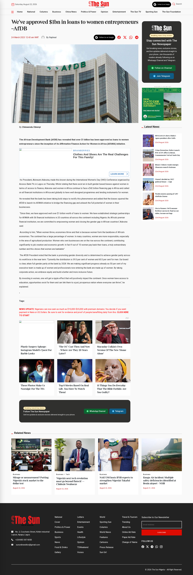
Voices (80, 552)
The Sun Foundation (171, 12)
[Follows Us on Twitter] (125, 37)
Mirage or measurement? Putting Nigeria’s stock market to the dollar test (31, 481)
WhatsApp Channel (97, 411)
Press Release (106, 547)
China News (71, 12)
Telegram (119, 411)
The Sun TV (135, 12)
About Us (126, 527)
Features (104, 537)
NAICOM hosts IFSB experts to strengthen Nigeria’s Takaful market (116, 481)
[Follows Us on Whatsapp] (130, 37)
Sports (58, 537)
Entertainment (119, 12)
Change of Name (129, 542)
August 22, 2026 (19, 488)
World (102, 517)
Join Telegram (163, 76)
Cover (57, 522)
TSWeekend (82, 547)
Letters (80, 517)
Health (80, 532)
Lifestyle (81, 537)
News (57, 542)
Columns (44, 12)
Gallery (58, 552)
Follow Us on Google (164, 4)
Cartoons (104, 542)
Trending (126, 522)
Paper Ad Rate (128, 537)
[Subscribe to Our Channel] (152, 546)
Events (80, 527)
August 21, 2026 (149, 488)
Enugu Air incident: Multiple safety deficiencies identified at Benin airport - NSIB (159, 481)
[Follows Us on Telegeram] (136, 37)
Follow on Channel (163, 68)
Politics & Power (88, 12)
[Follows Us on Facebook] (119, 37)
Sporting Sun (152, 12)
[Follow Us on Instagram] (161, 546)
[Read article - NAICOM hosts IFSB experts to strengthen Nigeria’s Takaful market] (118, 454)
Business (56, 12)
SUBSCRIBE (161, 532)
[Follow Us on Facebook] (143, 546)
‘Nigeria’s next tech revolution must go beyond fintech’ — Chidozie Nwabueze (72, 481)
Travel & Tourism (129, 517)
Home (20, 12)
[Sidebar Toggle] (12, 12)
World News (105, 532)
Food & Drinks (61, 547)
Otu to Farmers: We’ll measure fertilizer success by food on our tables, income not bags (167, 211)
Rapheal (52, 37)
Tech (68, 474)
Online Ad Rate (129, 532)
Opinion (104, 12)
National (31, 12)
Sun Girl (103, 552)
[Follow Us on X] (147, 546)
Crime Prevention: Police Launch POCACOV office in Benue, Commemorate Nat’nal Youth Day (167, 152)
